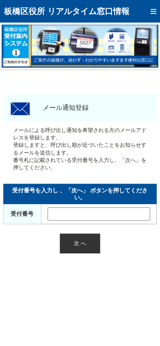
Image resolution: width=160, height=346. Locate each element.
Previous (14, 46)
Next (146, 46)
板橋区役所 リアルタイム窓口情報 (67, 11)
